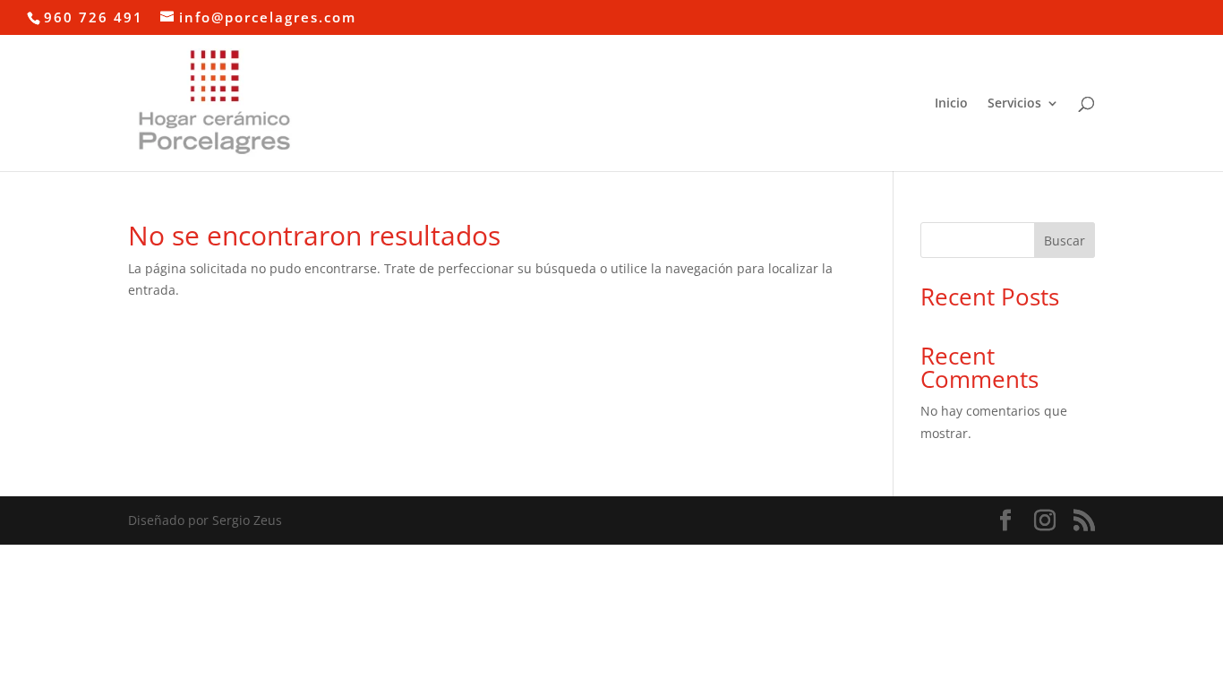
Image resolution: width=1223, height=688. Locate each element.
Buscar (1064, 240)
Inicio (951, 104)
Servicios (1014, 104)
